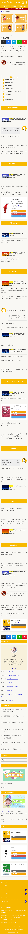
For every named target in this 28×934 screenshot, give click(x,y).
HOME (3, 11)
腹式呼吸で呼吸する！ (9, 79)
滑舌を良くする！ (8, 88)
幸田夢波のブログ (11, 932)
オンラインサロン (5, 811)
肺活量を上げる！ (8, 82)
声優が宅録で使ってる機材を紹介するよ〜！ (12, 749)
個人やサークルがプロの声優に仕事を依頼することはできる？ (13, 730)
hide (17, 77)
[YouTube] (12, 668)
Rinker (17, 205)
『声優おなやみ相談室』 (13, 686)
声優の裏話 (14, 6)
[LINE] (15, 668)
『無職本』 (9, 690)
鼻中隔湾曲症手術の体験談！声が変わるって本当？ (13, 717)
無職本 (12, 847)
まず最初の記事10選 (14, 675)
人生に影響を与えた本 (12, 679)
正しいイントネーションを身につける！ (13, 91)
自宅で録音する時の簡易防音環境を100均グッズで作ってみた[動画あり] (13, 710)
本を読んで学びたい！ (9, 99)
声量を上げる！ (7, 85)
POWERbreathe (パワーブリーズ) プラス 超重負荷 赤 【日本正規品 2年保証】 (18, 201)
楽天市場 (15, 213)
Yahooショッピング (17, 215)
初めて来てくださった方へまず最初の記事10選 (14, 8)
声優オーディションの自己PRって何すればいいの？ (13, 723)
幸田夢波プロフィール (5, 6)
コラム (4, 885)
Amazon (15, 211)
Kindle (14, 624)
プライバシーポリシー (17, 926)
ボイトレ (4, 897)
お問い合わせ (11, 700)
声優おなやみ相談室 (16, 620)
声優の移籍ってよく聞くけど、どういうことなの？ (13, 743)
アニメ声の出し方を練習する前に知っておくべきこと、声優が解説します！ (13, 737)
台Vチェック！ (7, 97)
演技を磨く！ (7, 94)
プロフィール (10, 671)
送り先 (10, 682)
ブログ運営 (20, 6)
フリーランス (5, 889)
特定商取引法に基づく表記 (10, 929)
